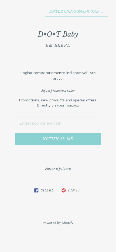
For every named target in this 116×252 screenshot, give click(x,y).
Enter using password (76, 11)
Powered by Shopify (58, 223)
